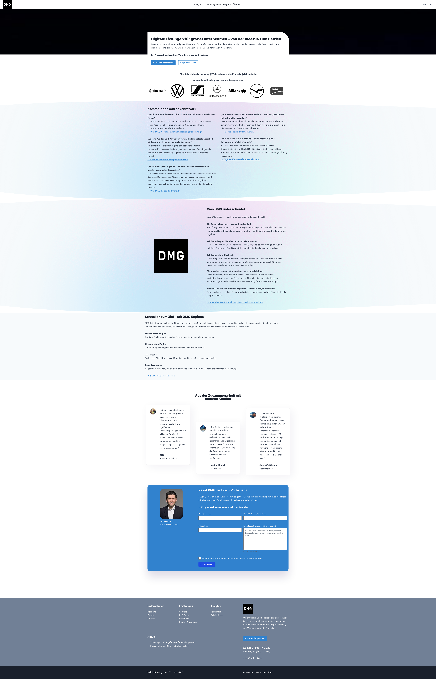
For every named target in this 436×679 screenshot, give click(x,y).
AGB (270, 672)
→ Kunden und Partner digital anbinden (167, 159)
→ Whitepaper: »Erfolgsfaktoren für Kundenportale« (171, 642)
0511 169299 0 (176, 672)
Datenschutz (260, 672)
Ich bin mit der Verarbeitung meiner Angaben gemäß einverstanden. (232, 558)
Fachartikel (216, 611)
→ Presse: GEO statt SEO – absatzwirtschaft (168, 645)
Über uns (151, 611)
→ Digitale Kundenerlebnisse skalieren (240, 159)
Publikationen (217, 615)
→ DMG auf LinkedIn (252, 658)
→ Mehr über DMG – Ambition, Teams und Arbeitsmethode (235, 302)
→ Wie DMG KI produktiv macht (163, 190)
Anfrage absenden (206, 564)
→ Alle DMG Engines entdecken (160, 375)
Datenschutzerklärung (245, 558)
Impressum (248, 672)
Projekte (227, 4)
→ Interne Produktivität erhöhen (237, 131)
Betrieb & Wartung (188, 622)
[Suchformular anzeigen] (431, 4)
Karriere (151, 618)
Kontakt (150, 615)
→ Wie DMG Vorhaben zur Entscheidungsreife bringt (174, 131)
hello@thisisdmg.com (157, 672)
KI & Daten (184, 615)
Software (183, 611)
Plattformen (184, 618)
